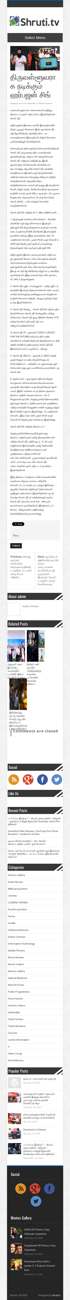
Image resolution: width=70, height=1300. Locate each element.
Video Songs (15, 1053)
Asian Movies (15, 882)
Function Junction (17, 909)
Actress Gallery (16, 875)
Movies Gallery (16, 971)
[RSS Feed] (14, 784)
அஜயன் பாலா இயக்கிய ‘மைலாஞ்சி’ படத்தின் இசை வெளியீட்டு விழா (16, 671)
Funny (11, 916)
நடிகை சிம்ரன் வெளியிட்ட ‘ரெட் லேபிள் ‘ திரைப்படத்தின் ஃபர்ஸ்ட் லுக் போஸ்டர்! (27, 842)
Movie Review (16, 957)
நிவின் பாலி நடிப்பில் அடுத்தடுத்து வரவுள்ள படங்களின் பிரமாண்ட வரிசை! (34, 674)
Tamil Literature (17, 1026)
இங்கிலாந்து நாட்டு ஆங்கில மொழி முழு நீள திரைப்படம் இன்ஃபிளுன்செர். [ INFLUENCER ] (18, 721)
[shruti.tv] (34, 21)
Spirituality (14, 1012)
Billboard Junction (18, 888)
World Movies (16, 1060)
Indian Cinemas (17, 936)
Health (11, 923)
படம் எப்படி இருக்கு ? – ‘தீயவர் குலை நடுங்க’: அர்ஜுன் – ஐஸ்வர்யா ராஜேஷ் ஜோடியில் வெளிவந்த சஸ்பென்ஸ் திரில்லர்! (34, 821)
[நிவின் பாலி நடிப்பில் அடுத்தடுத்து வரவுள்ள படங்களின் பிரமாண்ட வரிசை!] (36, 646)
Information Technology (21, 943)
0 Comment (47, 103)
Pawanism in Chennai (34, 1129)
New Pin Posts (16, 985)
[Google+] (28, 784)
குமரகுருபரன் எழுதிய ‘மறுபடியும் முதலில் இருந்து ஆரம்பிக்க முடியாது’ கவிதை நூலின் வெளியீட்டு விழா (39, 1098)
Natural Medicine (17, 978)
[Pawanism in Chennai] (14, 1133)
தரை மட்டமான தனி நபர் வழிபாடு (39, 1078)
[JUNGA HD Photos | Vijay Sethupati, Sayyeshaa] (16, 1232)
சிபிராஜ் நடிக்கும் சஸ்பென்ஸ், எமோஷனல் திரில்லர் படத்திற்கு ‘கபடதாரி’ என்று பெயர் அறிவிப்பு (21, 567)
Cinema (12, 895)
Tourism (12, 1033)
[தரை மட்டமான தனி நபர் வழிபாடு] (14, 1082)
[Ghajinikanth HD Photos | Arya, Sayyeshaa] (16, 1248)
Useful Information (18, 1039)
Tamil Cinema (15, 1019)
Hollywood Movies (18, 930)
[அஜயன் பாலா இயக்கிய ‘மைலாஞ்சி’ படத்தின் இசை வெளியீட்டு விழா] (16, 646)
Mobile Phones (16, 950)
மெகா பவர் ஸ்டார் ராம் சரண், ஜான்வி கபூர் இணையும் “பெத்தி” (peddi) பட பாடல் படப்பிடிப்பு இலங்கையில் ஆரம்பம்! (34, 853)
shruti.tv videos (16, 1005)
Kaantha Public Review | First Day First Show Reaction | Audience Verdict (33, 832)
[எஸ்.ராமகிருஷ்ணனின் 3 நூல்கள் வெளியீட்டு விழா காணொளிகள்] (14, 1118)
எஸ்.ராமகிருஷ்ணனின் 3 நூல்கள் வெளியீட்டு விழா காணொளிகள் (39, 1116)
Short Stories (15, 998)
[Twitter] (57, 784)
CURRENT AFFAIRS (18, 902)
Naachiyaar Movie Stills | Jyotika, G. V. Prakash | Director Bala (39, 1266)
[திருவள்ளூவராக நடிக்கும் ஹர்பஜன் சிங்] (35, 58)
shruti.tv (56, 1295)
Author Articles (30, 606)
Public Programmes (19, 991)
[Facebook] (42, 784)
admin (21, 103)
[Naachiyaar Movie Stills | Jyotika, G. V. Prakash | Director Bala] (16, 1264)
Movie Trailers (16, 964)
